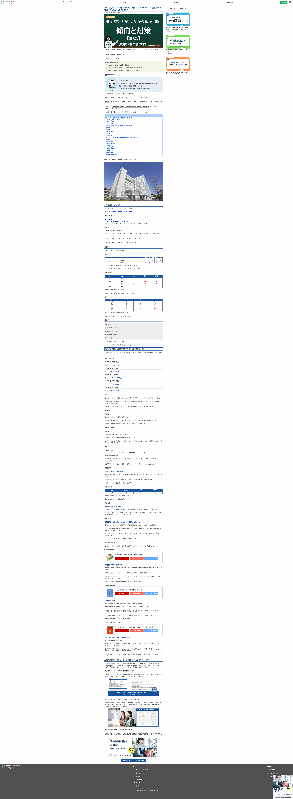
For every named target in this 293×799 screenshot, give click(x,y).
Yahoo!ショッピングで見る (151, 558)
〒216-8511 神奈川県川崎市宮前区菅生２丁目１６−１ (118, 220)
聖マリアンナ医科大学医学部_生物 (114, 365)
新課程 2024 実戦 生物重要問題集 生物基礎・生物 (128, 554)
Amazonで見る (122, 558)
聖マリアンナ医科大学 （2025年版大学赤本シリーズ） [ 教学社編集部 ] (134, 627)
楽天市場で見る (136, 558)
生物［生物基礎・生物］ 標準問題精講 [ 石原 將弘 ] (129, 590)
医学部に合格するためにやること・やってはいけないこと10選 (177, 73)
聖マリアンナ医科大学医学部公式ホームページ (119, 211)
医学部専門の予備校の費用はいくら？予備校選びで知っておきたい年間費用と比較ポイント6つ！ (177, 29)
